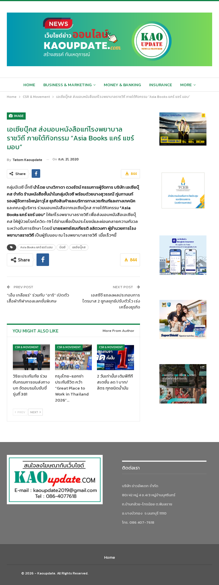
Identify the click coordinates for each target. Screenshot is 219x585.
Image (18, 115)
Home (29, 84)
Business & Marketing (67, 84)
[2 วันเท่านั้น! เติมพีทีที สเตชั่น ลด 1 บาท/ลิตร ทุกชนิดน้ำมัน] (115, 357)
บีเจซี (62, 247)
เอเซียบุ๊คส (79, 247)
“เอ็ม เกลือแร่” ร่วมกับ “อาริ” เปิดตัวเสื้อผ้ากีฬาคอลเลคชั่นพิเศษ (38, 298)
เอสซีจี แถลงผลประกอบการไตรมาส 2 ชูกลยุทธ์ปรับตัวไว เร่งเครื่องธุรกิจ (111, 301)
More (186, 84)
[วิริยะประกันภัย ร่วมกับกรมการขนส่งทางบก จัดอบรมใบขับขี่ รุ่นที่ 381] (31, 357)
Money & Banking (122, 84)
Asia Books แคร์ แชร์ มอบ (36, 247)
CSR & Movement (26, 347)
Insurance (160, 84)
